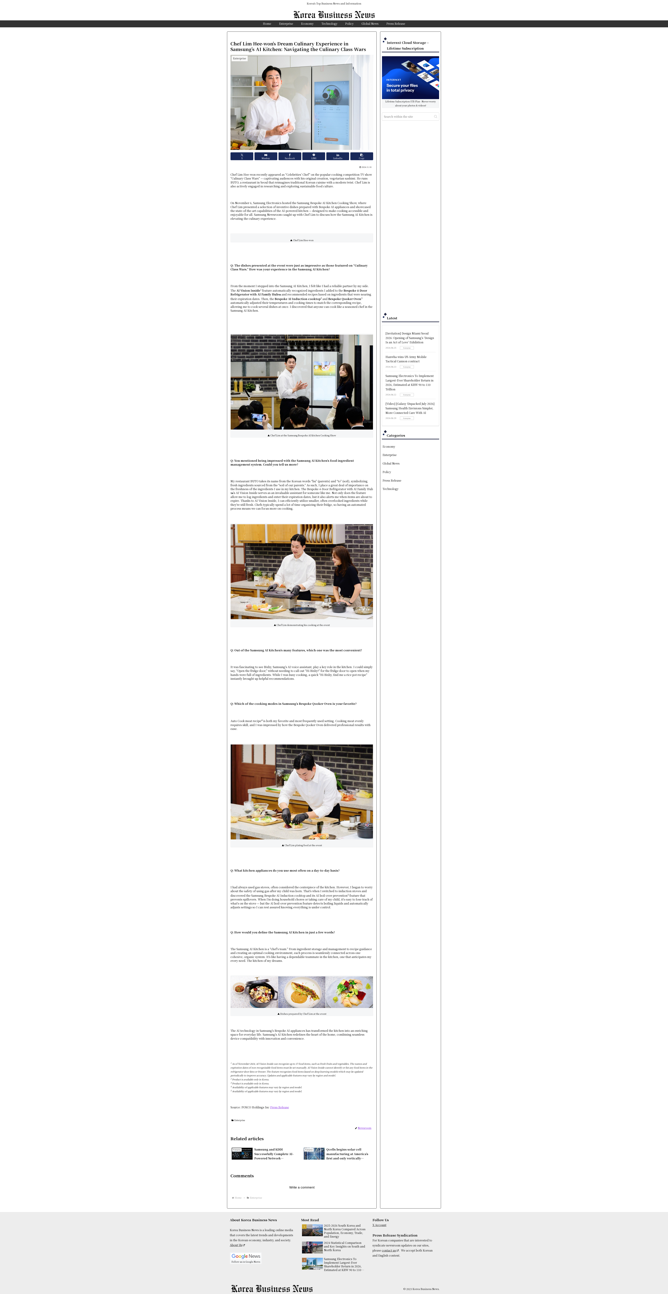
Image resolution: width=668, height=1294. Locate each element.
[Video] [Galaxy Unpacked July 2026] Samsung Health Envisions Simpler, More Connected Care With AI (410, 408)
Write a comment (302, 1187)
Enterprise (239, 1120)
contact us (389, 1250)
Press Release (279, 1107)
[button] (361, 156)
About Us (236, 1245)
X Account (379, 1225)
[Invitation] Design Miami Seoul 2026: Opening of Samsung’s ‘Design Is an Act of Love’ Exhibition (409, 337)
